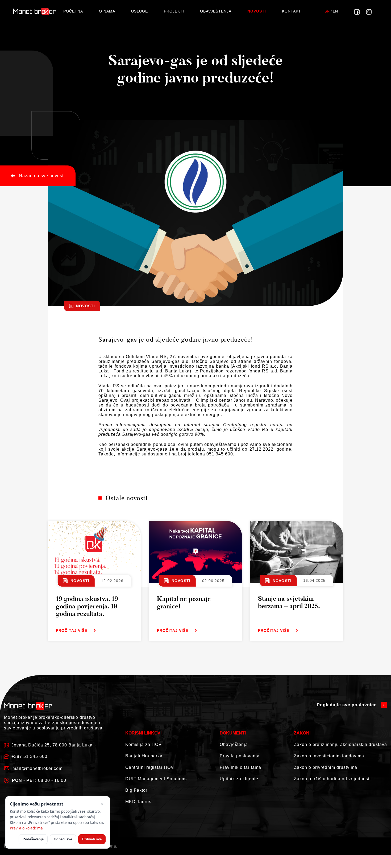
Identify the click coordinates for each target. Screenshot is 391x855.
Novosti (256, 11)
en (335, 11)
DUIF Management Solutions (156, 779)
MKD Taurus (138, 801)
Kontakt (291, 11)
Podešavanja (33, 839)
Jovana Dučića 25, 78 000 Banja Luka (52, 745)
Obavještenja (215, 11)
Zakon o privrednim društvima (325, 767)
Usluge (139, 11)
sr (327, 11)
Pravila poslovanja (240, 756)
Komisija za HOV (143, 744)
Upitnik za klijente (239, 779)
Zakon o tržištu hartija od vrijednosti (332, 779)
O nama (107, 11)
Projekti (174, 11)
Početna (73, 11)
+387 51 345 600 (29, 756)
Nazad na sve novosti (42, 175)
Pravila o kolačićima (26, 828)
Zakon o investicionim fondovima (329, 756)
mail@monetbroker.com (38, 768)
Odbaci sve (63, 839)
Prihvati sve (92, 839)
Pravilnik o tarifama (240, 767)
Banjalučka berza (144, 756)
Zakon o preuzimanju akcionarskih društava (340, 744)
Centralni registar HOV (149, 767)
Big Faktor (136, 790)
